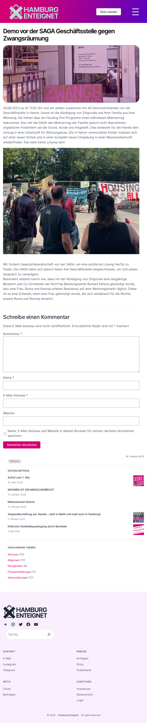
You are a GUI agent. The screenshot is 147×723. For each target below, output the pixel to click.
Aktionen (15, 461)
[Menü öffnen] (135, 12)
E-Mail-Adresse (15, 395)
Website (9, 413)
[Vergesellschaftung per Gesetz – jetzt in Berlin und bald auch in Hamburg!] (138, 518)
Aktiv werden (108, 11)
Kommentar (12, 334)
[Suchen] (49, 634)
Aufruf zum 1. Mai (19, 477)
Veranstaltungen (18, 577)
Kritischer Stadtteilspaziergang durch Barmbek (37, 526)
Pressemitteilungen (19, 571)
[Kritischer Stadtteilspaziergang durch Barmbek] (138, 530)
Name (8, 377)
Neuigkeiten (15, 565)
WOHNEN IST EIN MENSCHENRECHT (31, 489)
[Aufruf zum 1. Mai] (138, 481)
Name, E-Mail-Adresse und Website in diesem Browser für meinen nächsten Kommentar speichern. (71, 433)
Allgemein (14, 560)
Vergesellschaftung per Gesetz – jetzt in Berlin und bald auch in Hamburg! (54, 514)
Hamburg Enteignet (68, 715)
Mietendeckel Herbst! (21, 501)
